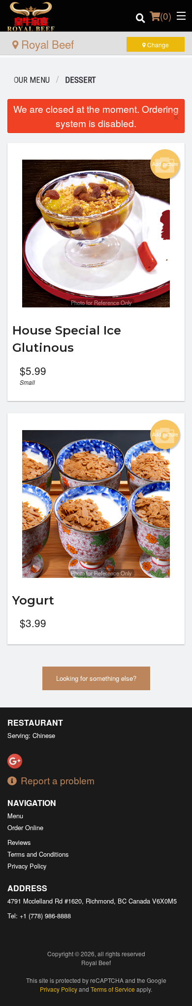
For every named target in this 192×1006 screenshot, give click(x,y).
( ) (165, 15)
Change (157, 44)
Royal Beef (46, 44)
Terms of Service (113, 989)
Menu (15, 815)
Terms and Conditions (37, 854)
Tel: (39, 915)
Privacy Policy (26, 866)
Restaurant (35, 722)
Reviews (19, 842)
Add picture (165, 164)
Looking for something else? (96, 678)
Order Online (25, 827)
